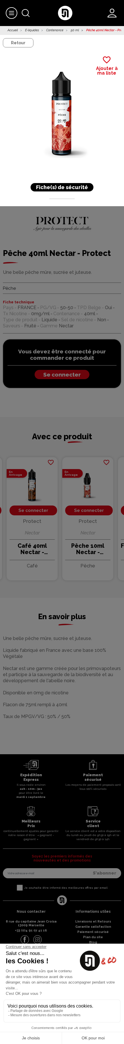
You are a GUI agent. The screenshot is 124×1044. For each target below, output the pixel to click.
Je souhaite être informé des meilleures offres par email (66, 887)
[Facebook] (24, 939)
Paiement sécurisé (93, 932)
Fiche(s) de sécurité (62, 187)
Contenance (54, 30)
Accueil (12, 30)
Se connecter (62, 374)
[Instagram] (37, 939)
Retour (18, 42)
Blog (93, 942)
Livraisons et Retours (93, 921)
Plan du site (93, 937)
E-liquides (32, 30)
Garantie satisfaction (93, 927)
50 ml (75, 30)
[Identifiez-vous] (112, 13)
